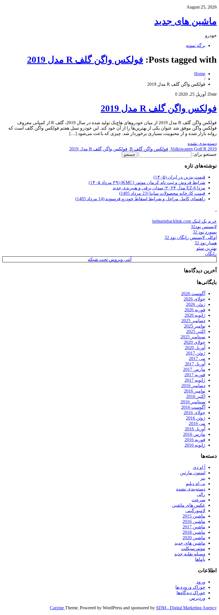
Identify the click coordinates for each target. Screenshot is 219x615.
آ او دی (199, 467)
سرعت (198, 499)
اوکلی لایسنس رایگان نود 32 (191, 237)
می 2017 (197, 358)
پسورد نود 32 (205, 232)
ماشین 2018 (193, 532)
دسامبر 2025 (193, 320)
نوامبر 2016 (194, 391)
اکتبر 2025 (195, 331)
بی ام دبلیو (195, 483)
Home (199, 73)
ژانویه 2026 (194, 315)
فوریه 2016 (194, 439)
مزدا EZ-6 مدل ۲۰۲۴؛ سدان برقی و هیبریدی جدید (159, 187)
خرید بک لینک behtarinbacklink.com (184, 221)
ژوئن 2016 (195, 418)
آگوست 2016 (193, 407)
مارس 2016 (194, 434)
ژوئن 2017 (195, 353)
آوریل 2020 (195, 347)
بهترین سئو (206, 248)
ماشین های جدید (185, 21)
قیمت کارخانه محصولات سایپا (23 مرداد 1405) (162, 193)
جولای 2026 (194, 299)
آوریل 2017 (195, 363)
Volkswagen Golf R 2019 (194, 148)
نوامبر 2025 (194, 326)
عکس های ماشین (188, 505)
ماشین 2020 (193, 537)
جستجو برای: (204, 154)
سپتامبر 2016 (193, 401)
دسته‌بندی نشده (202, 143)
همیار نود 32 (205, 242)
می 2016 (197, 423)
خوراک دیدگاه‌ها (191, 592)
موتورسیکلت (193, 548)
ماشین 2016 (193, 521)
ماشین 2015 (193, 516)
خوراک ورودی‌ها (190, 587)
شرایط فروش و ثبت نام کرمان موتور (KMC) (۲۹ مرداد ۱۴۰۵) (147, 182)
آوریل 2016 (195, 428)
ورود (200, 581)
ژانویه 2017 (194, 380)
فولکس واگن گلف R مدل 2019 (85, 59)
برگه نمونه (195, 45)
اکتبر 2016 (195, 396)
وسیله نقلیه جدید (189, 553)
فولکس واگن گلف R (149, 148)
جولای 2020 (194, 342)
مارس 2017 (194, 369)
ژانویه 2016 (194, 445)
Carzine (57, 607)
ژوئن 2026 (195, 304)
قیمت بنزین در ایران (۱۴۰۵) (179, 177)
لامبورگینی (195, 510)
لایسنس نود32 (204, 226)
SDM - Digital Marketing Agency (186, 607)
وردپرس (197, 598)
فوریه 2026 (194, 309)
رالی (201, 494)
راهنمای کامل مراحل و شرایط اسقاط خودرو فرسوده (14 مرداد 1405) (140, 198)
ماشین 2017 (193, 526)
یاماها (200, 559)
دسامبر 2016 (193, 385)
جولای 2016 (194, 412)
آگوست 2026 (193, 293)
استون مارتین (192, 472)
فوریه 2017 (194, 374)
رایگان (211, 253)
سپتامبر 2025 (193, 336)
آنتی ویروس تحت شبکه (109, 259)
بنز (202, 478)
